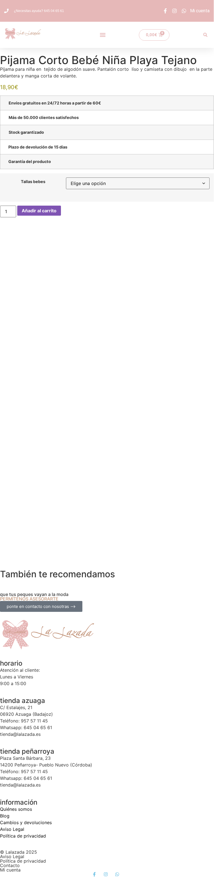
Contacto (10, 865)
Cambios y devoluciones (26, 822)
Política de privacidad (23, 836)
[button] (102, 35)
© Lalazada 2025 (18, 852)
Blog (4, 816)
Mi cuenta (10, 870)
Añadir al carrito (39, 210)
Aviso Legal (12, 829)
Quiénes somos (16, 809)
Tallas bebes (33, 182)
